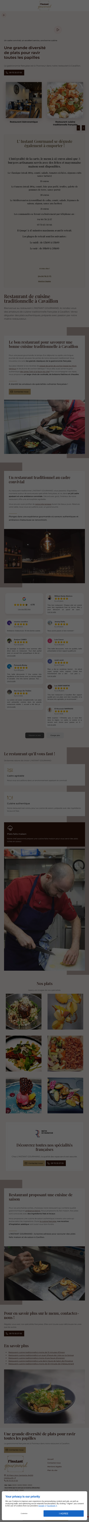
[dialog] (44, 1505)
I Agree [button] (63, 1513)
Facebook (51, 1506)
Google (41, 1506)
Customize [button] (24, 1513)
